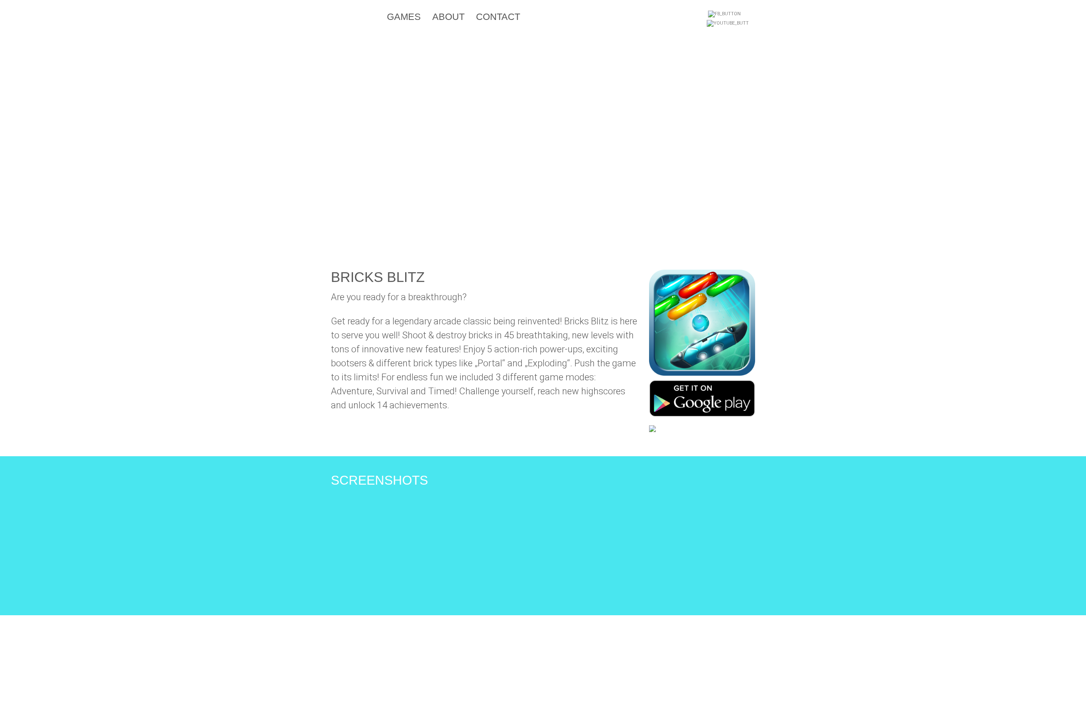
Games (404, 16)
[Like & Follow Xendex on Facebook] (724, 15)
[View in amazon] (652, 428)
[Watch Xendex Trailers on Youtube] (728, 24)
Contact (498, 16)
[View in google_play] (702, 397)
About (448, 16)
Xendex (360, 18)
